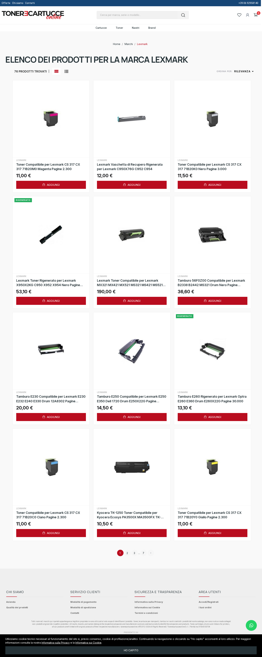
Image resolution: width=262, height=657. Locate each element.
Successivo (151, 553)
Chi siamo (17, 3)
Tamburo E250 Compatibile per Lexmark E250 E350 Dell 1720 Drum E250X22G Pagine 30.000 (131, 399)
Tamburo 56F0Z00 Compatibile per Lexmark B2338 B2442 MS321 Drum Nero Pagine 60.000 (211, 283)
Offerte (6, 3)
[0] (255, 15)
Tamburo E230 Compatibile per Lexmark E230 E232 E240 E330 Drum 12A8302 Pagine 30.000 (51, 399)
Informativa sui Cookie (147, 607)
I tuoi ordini (205, 607)
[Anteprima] (51, 119)
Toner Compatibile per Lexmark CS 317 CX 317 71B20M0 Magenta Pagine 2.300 (48, 167)
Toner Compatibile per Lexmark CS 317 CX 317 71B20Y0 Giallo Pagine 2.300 (210, 515)
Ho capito (131, 650)
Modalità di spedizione (83, 607)
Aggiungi (53, 185)
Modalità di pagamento (83, 602)
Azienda (11, 602)
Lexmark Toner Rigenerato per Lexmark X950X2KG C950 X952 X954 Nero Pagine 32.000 (48, 283)
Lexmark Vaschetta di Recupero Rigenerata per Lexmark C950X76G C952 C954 (130, 167)
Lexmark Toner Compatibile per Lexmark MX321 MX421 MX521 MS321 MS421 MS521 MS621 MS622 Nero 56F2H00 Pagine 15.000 (130, 283)
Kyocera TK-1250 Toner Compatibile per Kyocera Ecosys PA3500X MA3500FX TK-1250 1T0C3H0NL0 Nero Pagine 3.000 (129, 515)
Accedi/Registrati (209, 602)
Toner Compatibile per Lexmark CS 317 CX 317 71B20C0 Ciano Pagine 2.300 (48, 515)
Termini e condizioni (146, 613)
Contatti (30, 3)
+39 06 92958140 (248, 3)
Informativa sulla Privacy (149, 602)
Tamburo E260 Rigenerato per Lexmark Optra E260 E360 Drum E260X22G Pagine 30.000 (212, 399)
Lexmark (21, 160)
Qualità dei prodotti (17, 607)
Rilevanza (244, 71)
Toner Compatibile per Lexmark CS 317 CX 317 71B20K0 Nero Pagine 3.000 (210, 167)
